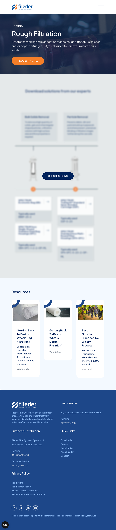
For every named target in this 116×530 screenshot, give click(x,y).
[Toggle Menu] (100, 7)
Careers (64, 444)
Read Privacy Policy (21, 486)
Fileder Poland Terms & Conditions (28, 494)
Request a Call (28, 60)
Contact (65, 455)
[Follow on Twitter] (21, 507)
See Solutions (58, 176)
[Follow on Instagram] (35, 507)
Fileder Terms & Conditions (25, 490)
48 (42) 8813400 (20, 455)
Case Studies (67, 448)
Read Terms (17, 482)
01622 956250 (68, 423)
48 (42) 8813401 (20, 465)
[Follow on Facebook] (14, 507)
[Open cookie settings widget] (5, 524)
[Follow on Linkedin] (28, 507)
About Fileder (67, 451)
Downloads (66, 440)
